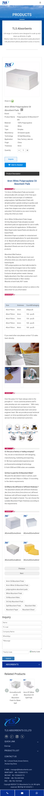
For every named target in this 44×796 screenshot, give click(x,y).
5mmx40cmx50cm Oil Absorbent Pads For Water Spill (15, 697)
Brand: (7, 114)
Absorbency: (9, 133)
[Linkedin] (17, 736)
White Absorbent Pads (14, 593)
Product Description (13, 174)
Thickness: (8, 146)
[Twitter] (22, 736)
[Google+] (12, 736)
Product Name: (10, 117)
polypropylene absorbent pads (17, 589)
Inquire (11, 159)
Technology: (9, 136)
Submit (8, 658)
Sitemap (7, 746)
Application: (9, 139)
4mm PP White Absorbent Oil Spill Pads (28, 695)
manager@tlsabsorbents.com (21, 770)
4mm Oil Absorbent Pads (15, 581)
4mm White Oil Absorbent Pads (17, 585)
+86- (16, 772)
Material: (8, 123)
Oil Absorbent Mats (13, 597)
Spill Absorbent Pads (13, 606)
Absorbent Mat (30, 606)
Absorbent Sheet (28, 610)
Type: (7, 129)
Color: (7, 126)
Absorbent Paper (12, 610)
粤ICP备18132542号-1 (25, 787)
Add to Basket (17, 165)
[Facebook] (6, 736)
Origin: (7, 142)
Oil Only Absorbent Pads (14, 601)
